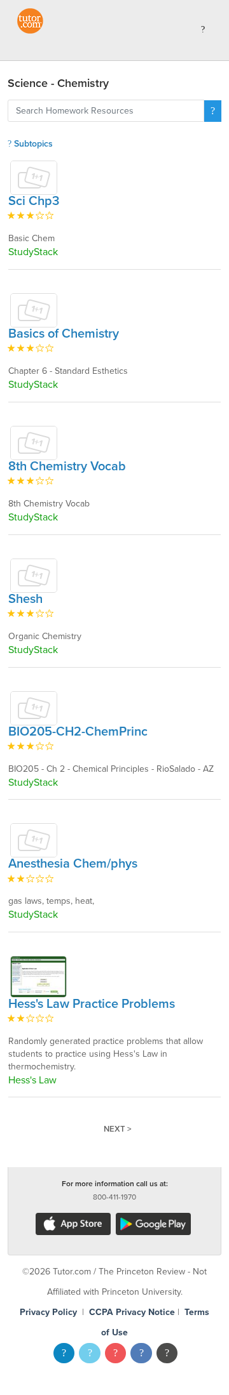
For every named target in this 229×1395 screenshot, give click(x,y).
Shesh (25, 599)
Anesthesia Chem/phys (72, 863)
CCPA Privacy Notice (132, 1312)
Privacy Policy (48, 1312)
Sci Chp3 (33, 201)
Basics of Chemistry (63, 333)
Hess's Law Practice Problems (91, 1004)
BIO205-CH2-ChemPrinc (78, 731)
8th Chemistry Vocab (67, 466)
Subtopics (32, 143)
